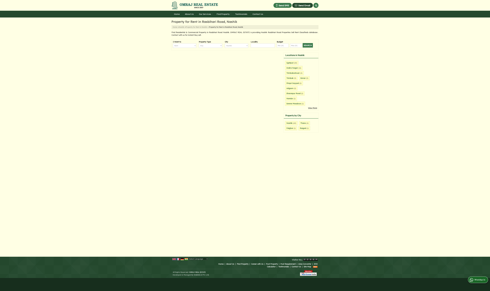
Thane (303, 123)
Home (177, 14)
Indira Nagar (292, 68)
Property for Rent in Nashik (196, 27)
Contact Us (258, 14)
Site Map (307, 267)
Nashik (181, 27)
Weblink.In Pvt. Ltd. (201, 275)
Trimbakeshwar (293, 73)
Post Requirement (288, 264)
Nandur (289, 98)
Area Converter (304, 264)
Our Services (205, 14)
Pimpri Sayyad (292, 83)
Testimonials (241, 14)
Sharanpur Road (293, 93)
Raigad (303, 128)
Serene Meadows (293, 103)
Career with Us (257, 264)
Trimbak (289, 78)
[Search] (315, 5)
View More (312, 108)
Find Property (223, 14)
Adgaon (289, 88)
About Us (189, 14)
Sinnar (303, 78)
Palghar (289, 128)
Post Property (272, 264)
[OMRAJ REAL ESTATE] (195, 5)
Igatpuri (289, 63)
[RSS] (315, 267)
